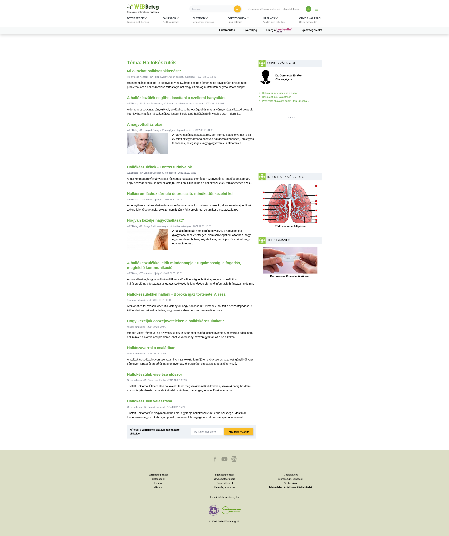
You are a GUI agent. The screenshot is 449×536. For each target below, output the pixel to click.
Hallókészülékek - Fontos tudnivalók (159, 167)
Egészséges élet (311, 30)
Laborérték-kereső (291, 9)
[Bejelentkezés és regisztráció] (308, 9)
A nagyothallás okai (144, 124)
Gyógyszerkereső (271, 9)
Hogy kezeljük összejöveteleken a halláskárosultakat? (175, 321)
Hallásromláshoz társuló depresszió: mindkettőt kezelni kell (180, 193)
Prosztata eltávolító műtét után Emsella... (285, 100)
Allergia (271, 30)
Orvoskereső (254, 9)
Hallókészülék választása (149, 401)
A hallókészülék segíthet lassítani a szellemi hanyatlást (176, 98)
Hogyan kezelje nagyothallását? (155, 220)
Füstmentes (227, 30)
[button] (138, 20)
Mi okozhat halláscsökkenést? (154, 71)
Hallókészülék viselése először (154, 374)
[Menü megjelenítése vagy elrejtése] (316, 9)
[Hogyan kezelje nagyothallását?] (148, 241)
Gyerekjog (250, 30)
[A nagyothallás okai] (148, 145)
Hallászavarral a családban (151, 348)
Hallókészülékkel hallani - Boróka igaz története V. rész (176, 294)
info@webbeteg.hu (228, 497)
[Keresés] (237, 8)
